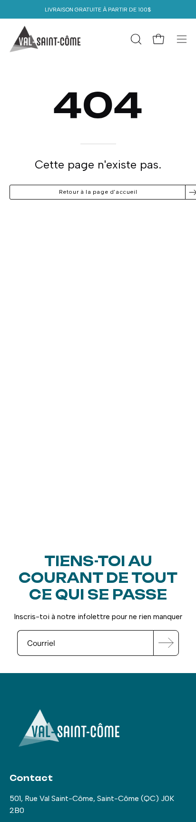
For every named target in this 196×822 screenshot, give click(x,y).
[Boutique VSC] (45, 39)
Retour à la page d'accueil (98, 192)
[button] (135, 39)
